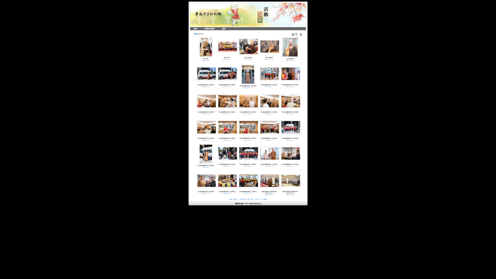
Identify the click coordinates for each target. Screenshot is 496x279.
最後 (265, 199)
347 (249, 199)
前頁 (234, 199)
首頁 (230, 199)
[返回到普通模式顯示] (300, 34)
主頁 (195, 34)
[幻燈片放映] (296, 34)
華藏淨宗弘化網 (239, 203)
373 (256, 199)
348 (252, 199)
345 (244, 199)
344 (241, 199)
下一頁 (261, 199)
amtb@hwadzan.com (255, 203)
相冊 (195, 29)
